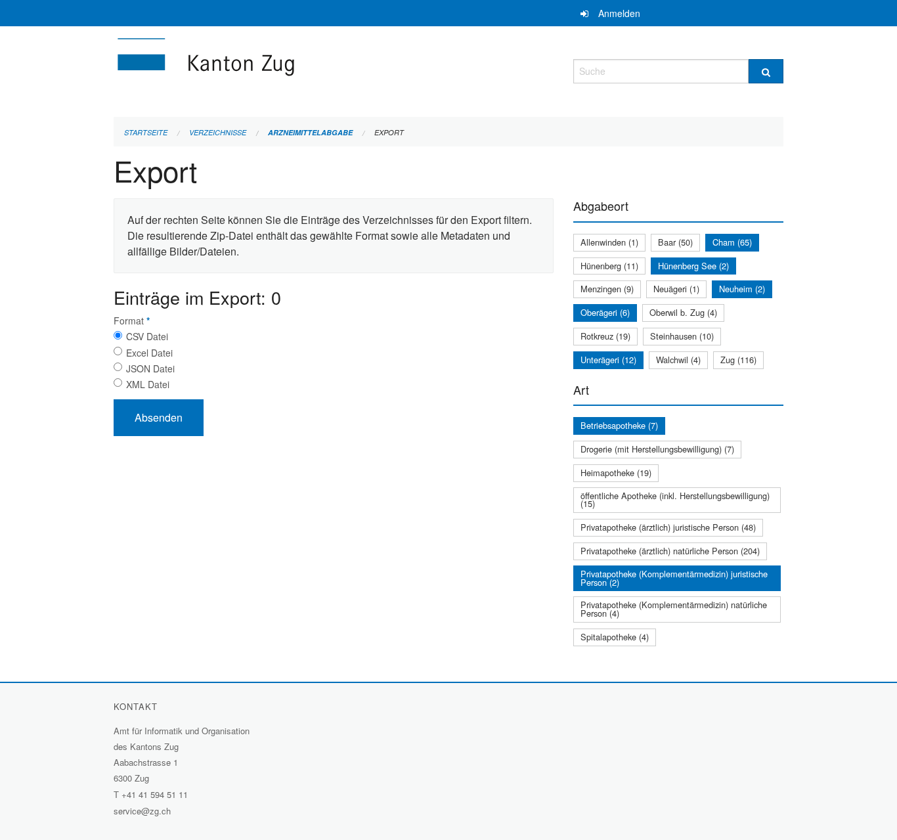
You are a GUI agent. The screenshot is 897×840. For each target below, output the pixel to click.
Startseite (145, 132)
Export (389, 132)
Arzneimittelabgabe (310, 132)
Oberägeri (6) (605, 312)
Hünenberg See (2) (693, 265)
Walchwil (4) (678, 359)
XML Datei (147, 384)
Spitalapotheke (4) (614, 636)
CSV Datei (147, 336)
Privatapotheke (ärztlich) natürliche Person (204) (670, 550)
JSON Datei (150, 368)
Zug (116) (738, 359)
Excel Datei (149, 352)
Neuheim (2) (742, 288)
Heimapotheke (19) (615, 472)
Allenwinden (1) (609, 242)
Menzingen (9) (607, 288)
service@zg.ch (142, 811)
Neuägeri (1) (676, 288)
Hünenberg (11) (609, 265)
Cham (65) (732, 242)
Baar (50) (675, 242)
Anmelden (619, 13)
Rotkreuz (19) (605, 336)
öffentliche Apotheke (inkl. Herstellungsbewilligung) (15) (675, 499)
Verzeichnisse (217, 132)
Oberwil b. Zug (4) (683, 312)
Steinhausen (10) (682, 336)
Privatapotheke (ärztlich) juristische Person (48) (668, 527)
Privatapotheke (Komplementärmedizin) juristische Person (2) (674, 577)
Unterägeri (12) (608, 359)
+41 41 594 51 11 (154, 794)
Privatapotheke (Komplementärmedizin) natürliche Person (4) (673, 608)
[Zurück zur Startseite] (284, 69)
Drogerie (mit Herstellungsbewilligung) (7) (657, 449)
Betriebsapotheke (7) (619, 425)
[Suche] (766, 71)
